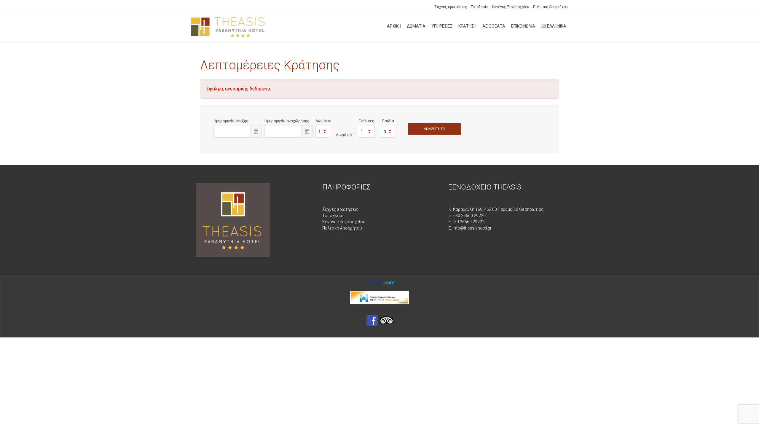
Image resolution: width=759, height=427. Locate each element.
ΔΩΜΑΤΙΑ (416, 26)
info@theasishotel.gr (470, 228)
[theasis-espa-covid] (379, 297)
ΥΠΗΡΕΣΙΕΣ (441, 26)
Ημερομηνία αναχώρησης (286, 121)
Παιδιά (388, 121)
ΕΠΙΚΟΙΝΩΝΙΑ (523, 26)
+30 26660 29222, (467, 221)
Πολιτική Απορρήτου (550, 7)
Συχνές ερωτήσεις (451, 7)
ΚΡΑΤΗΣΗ (467, 26)
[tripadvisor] (387, 320)
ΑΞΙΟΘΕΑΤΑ (493, 26)
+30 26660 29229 (467, 215)
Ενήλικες (366, 121)
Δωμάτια (323, 121)
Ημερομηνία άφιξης (230, 121)
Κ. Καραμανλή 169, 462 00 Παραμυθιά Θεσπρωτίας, (496, 209)
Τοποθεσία (479, 7)
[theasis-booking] (379, 282)
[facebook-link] (372, 320)
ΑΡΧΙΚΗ (394, 26)
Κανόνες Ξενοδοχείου (510, 7)
